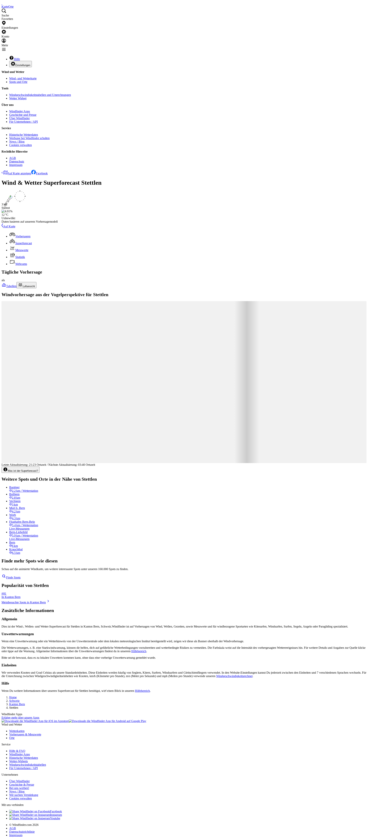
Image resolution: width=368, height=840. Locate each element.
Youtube (55, 818)
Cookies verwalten (20, 145)
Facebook (42, 173)
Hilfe (17, 59)
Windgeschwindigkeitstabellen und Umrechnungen (40, 94)
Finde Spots (13, 577)
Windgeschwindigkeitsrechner (234, 676)
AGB (12, 158)
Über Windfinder (19, 118)
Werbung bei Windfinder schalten (29, 138)
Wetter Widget (17, 98)
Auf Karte (9, 226)
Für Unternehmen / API (23, 121)
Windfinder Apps (19, 111)
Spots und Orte (18, 81)
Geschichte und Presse (22, 114)
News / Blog (17, 141)
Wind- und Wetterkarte (23, 78)
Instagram (56, 814)
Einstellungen (22, 65)
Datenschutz (16, 161)
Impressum (15, 165)
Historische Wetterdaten (23, 134)
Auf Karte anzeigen (19, 173)
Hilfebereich (138, 651)
